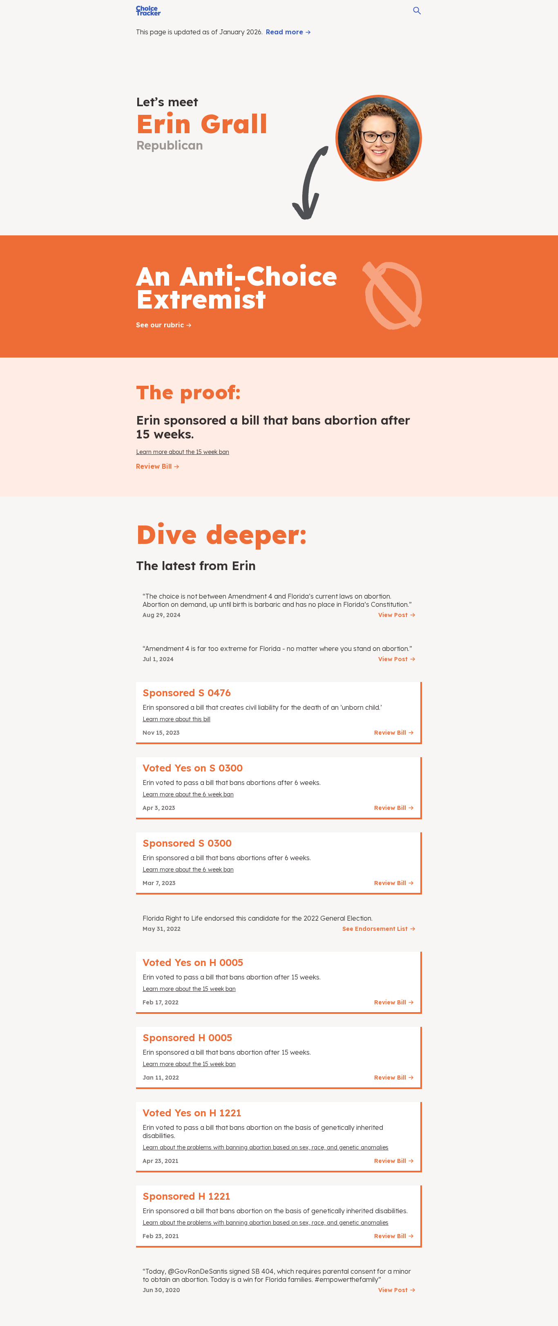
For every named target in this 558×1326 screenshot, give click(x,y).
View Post (393, 615)
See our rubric (160, 325)
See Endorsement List (375, 928)
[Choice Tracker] (148, 11)
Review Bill (154, 466)
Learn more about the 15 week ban (182, 452)
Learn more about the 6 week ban (188, 794)
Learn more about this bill (176, 719)
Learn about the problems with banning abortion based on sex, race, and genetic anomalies (265, 1147)
